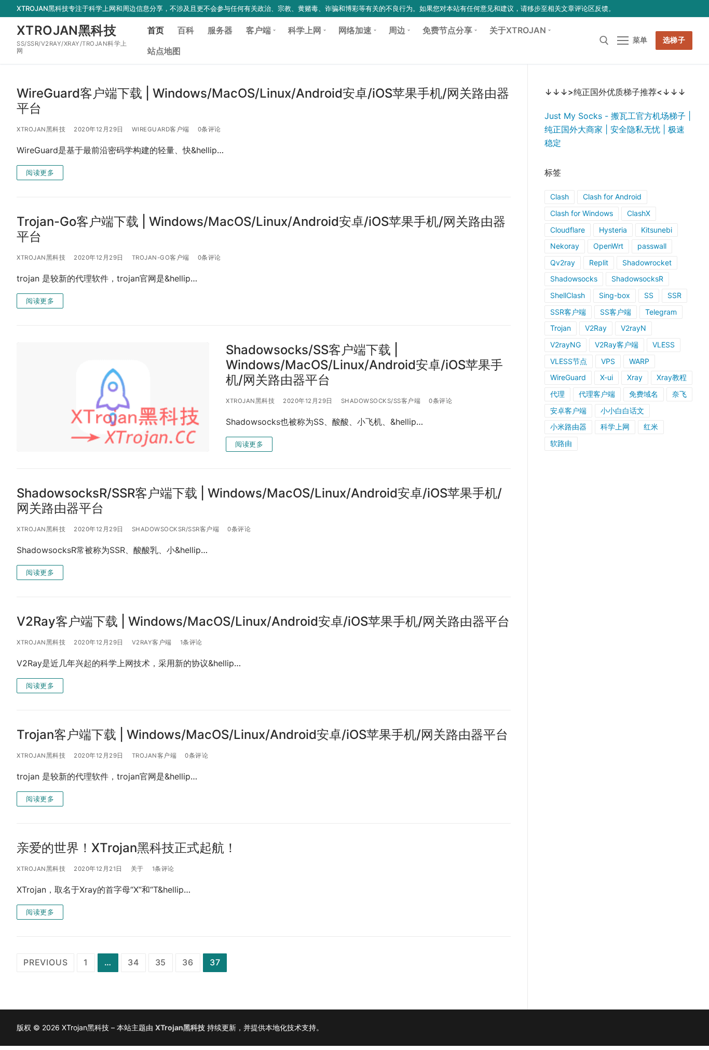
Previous (45, 962)
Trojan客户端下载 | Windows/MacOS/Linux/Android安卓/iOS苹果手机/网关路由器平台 (262, 734)
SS (648, 295)
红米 (651, 426)
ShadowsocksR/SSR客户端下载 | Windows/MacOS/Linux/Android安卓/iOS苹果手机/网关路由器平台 (259, 501)
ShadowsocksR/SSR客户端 (176, 529)
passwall (651, 245)
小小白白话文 (622, 410)
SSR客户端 (568, 311)
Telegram (661, 311)
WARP (639, 361)
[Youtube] (656, 9)
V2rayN (633, 328)
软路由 (561, 443)
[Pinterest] (686, 9)
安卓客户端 (568, 410)
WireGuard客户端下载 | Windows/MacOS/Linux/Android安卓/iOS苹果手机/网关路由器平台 (263, 101)
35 (161, 962)
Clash (559, 196)
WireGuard (568, 377)
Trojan (560, 328)
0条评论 (209, 129)
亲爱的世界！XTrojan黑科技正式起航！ (127, 847)
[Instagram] (671, 9)
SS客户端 (615, 311)
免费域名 (643, 393)
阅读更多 (40, 172)
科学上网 (615, 426)
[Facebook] (625, 9)
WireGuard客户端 (160, 129)
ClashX (638, 213)
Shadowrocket (647, 262)
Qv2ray (562, 262)
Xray (635, 377)
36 (188, 962)
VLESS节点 (568, 361)
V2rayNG (565, 344)
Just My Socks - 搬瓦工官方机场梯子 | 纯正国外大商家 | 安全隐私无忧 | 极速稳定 (617, 129)
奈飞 (679, 393)
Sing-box (614, 295)
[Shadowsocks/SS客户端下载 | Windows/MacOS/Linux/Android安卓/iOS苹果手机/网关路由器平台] (113, 397)
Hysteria (613, 229)
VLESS (663, 344)
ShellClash (567, 295)
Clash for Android (612, 196)
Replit (598, 262)
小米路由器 (568, 426)
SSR (674, 295)
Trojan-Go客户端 (160, 257)
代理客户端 (597, 393)
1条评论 (191, 642)
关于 (137, 868)
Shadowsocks (573, 278)
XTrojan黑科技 (66, 30)
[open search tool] (604, 40)
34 (133, 962)
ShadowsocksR (637, 278)
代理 (557, 393)
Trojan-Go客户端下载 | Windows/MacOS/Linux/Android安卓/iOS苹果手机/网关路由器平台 (261, 229)
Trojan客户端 (154, 755)
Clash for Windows (581, 213)
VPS (608, 361)
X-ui (606, 377)
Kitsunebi (656, 229)
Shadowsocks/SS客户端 (381, 401)
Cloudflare (567, 229)
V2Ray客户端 (152, 642)
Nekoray (564, 245)
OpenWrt (608, 245)
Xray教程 (672, 377)
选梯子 (674, 40)
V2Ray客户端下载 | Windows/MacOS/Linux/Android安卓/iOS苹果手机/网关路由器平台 (263, 621)
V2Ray (596, 328)
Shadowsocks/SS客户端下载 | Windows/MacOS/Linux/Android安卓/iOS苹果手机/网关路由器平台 (364, 364)
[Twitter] (641, 9)
